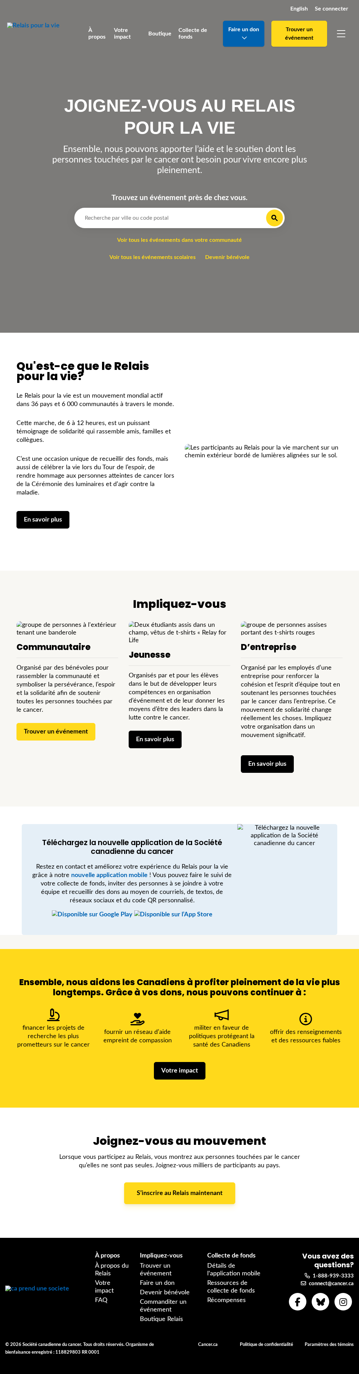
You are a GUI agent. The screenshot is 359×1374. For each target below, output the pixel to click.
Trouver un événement (299, 34)
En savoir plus (43, 520)
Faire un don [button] (243, 29)
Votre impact (122, 33)
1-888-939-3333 (332, 1276)
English (299, 9)
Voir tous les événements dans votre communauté (179, 240)
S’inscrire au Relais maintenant (180, 1193)
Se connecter (331, 9)
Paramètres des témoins (329, 1344)
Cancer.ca (208, 1344)
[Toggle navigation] (341, 33)
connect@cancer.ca (330, 1283)
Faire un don (157, 1283)
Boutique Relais (161, 1319)
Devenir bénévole (227, 257)
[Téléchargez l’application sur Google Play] (92, 914)
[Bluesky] (320, 1301)
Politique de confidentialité (266, 1344)
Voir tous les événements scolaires (152, 257)
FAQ (101, 1300)
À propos (97, 33)
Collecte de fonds (192, 33)
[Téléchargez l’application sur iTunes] (173, 914)
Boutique (159, 33)
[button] (341, 33)
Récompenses (226, 1300)
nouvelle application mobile (109, 875)
